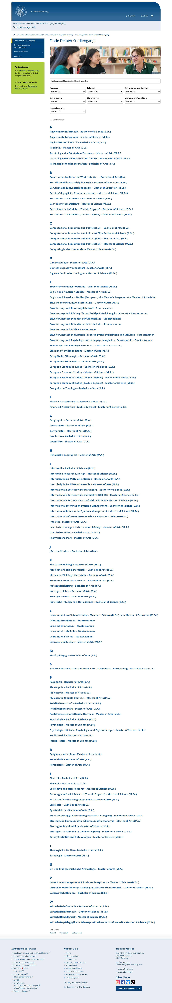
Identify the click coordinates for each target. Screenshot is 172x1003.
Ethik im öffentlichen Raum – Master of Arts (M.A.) (79, 350)
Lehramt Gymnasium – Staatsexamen (72, 626)
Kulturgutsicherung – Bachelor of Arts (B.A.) (75, 585)
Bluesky (128, 982)
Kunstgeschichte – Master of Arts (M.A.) (73, 596)
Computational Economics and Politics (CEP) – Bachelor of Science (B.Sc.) (92, 233)
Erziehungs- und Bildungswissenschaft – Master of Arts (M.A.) (85, 345)
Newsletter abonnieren (127, 988)
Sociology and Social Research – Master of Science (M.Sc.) (83, 788)
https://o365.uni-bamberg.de (25, 988)
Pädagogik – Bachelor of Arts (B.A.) (70, 681)
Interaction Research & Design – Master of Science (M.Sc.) (83, 473)
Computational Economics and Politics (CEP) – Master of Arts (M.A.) (89, 238)
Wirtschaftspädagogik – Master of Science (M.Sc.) (78, 916)
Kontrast (131, 16)
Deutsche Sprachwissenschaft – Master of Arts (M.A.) (81, 267)
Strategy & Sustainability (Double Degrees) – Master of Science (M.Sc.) (90, 831)
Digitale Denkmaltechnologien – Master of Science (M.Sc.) (83, 273)
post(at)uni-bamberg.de (131, 965)
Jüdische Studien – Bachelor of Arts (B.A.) (74, 551)
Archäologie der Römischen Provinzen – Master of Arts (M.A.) (85, 153)
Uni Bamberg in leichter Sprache (77, 987)
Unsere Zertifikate (125, 972)
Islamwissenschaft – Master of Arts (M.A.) (74, 537)
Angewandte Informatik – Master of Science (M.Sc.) (80, 137)
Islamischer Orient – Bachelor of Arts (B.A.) (75, 532)
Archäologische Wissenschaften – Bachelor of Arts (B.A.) (82, 163)
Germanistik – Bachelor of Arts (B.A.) (71, 425)
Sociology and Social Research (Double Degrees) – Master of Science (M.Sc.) (93, 794)
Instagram (118, 982)
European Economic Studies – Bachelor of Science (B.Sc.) (82, 366)
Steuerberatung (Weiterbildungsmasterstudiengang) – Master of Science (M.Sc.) (96, 815)
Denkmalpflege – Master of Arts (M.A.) (72, 262)
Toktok (133, 982)
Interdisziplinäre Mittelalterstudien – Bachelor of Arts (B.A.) (85, 478)
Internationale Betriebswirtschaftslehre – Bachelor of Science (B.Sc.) (90, 489)
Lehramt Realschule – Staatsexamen (71, 636)
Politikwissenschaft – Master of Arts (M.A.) (75, 708)
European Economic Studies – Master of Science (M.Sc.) (82, 372)
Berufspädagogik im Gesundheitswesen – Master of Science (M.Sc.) (89, 193)
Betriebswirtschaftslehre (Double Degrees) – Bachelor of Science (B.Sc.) (91, 209)
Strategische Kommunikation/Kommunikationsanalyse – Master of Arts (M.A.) (95, 821)
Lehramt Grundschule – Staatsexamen (72, 620)
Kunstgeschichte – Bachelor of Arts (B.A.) (73, 591)
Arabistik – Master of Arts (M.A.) (69, 147)
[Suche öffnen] (152, 15)
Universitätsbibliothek (74, 971)
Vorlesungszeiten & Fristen (76, 974)
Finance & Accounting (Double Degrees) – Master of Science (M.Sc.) (88, 407)
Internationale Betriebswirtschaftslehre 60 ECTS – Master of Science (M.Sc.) (94, 500)
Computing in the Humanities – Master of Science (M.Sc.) (83, 249)
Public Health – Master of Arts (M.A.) (71, 735)
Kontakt (53, 933)
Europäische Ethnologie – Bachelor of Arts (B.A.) (77, 356)
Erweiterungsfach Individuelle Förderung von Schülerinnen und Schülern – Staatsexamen (102, 334)
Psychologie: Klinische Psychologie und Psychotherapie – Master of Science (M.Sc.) (97, 730)
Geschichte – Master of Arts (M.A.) (70, 441)
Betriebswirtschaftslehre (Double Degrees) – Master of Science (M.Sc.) (91, 214)
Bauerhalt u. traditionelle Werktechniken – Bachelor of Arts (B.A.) (88, 177)
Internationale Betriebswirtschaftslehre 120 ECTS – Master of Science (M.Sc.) (94, 495)
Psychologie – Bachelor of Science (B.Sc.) (73, 719)
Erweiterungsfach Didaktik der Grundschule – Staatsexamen (85, 318)
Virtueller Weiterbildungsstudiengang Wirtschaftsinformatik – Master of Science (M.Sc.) (101, 887)
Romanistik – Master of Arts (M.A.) (70, 764)
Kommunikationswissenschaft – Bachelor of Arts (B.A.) (81, 580)
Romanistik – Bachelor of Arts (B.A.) (70, 759)
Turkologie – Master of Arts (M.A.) (69, 855)
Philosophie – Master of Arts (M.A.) (70, 692)
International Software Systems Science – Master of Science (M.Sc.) (89, 516)
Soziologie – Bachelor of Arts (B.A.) (70, 804)
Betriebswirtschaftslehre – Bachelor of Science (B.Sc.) (81, 198)
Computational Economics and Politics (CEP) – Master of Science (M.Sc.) (91, 243)
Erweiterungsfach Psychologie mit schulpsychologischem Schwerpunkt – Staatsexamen (101, 340)
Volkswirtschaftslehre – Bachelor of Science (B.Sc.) (79, 892)
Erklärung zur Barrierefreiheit (75, 983)
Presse (68, 953)
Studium (21, 35)
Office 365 (18, 971)
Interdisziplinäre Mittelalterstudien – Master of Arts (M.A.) (84, 484)
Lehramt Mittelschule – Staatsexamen (72, 631)
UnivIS (16, 980)
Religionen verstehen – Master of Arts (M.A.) (76, 754)
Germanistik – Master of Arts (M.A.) (70, 430)
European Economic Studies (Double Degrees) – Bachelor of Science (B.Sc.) (93, 377)
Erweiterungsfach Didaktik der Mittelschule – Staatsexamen (85, 324)
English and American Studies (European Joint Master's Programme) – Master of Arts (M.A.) (103, 297)
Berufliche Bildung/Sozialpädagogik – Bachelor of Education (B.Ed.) (88, 182)
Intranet (17, 968)
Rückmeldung (71, 965)
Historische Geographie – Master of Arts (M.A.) (77, 454)
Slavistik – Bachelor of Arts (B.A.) (69, 778)
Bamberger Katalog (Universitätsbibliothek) (31, 953)
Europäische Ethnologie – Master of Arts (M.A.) (77, 361)
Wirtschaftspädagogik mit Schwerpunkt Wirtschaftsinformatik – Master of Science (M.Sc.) (102, 922)
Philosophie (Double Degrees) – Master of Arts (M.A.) (80, 697)
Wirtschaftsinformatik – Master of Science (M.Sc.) (79, 911)
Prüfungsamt (71, 959)
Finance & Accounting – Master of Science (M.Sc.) (78, 401)
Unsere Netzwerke (125, 969)
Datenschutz (77, 933)
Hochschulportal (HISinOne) (25, 956)
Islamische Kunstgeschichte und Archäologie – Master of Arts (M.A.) (89, 527)
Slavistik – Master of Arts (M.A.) (68, 783)
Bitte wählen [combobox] (55, 91)
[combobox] (105, 81)
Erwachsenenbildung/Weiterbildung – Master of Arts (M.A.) (84, 302)
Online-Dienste (20, 974)
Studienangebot (24, 27)
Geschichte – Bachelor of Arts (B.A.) (70, 436)
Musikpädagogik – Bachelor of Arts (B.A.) (73, 655)
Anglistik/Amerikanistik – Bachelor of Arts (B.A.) (78, 142)
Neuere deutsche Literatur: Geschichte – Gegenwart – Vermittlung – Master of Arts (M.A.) (102, 668)
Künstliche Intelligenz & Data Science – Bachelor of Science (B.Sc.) (88, 602)
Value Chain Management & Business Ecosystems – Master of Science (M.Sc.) (94, 882)
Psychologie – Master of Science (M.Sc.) (72, 724)
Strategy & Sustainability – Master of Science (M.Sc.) (80, 826)
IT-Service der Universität (76, 962)
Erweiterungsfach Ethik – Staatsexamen (73, 329)
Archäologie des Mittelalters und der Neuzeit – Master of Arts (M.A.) (90, 158)
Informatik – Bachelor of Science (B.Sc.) (72, 468)
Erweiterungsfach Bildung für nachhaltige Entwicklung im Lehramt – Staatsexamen (98, 313)
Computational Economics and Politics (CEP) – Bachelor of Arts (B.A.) (90, 227)
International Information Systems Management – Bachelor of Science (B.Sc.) (95, 505)
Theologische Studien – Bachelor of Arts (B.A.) (76, 850)
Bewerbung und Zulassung (26, 87)
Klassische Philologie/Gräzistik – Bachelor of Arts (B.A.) (81, 569)
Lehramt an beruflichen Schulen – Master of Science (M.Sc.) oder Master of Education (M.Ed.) (104, 615)
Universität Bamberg (23, 18)
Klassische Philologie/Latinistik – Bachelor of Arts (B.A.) (82, 575)
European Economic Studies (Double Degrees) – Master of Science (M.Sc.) (92, 383)
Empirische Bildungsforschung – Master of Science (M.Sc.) (83, 286)
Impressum (63, 933)
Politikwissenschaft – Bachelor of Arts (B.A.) (75, 703)
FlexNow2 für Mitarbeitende (25, 965)
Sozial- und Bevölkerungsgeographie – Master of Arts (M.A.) (84, 799)
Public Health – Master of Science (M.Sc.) (73, 740)
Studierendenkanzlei (74, 968)
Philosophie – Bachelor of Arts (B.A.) (71, 687)
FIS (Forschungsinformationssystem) (28, 959)
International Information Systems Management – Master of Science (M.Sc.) (94, 511)
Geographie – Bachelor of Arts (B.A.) (70, 420)
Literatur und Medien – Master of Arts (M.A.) (76, 642)
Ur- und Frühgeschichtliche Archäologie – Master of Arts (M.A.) (86, 868)
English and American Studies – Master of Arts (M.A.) (80, 291)
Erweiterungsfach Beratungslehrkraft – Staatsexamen (81, 308)
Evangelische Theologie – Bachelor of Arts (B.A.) (77, 388)
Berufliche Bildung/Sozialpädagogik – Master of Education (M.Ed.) (88, 187)
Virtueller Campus (21, 991)
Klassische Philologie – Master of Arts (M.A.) (75, 564)
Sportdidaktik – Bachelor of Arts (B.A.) (72, 810)
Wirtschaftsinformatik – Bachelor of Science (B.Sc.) (79, 906)
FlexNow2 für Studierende (24, 962)
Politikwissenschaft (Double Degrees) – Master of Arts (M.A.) (85, 714)
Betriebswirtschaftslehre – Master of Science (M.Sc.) (80, 203)
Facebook (123, 982)
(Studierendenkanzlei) (22, 977)
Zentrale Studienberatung (28, 71)
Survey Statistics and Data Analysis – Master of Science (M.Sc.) (86, 837)
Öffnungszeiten (72, 956)
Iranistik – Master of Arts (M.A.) (68, 521)
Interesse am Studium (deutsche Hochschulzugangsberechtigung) (39, 23)
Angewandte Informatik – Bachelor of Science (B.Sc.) (80, 131)
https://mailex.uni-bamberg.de (26, 985)
